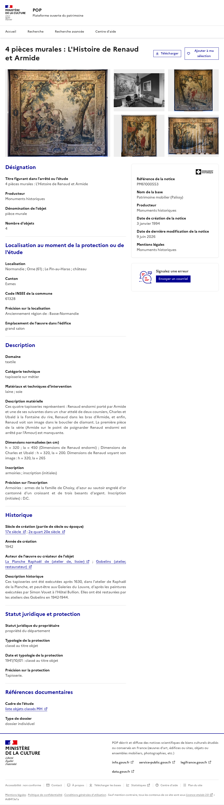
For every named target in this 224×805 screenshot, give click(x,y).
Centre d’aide (169, 785)
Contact (56, 785)
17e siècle (13, 531)
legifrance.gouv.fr (194, 762)
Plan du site (195, 785)
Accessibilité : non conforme (23, 785)
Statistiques (138, 785)
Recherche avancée (69, 31)
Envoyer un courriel (173, 279)
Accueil (10, 31)
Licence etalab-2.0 (197, 795)
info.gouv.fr (121, 762)
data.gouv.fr (121, 771)
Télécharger (169, 53)
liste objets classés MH (23, 708)
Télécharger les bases (107, 785)
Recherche (36, 31)
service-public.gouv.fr (155, 762)
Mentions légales (15, 795)
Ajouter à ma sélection (204, 53)
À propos (78, 785)
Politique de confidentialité (45, 795)
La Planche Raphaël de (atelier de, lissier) (44, 561)
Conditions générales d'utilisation (85, 795)
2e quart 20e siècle (44, 531)
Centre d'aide (105, 31)
